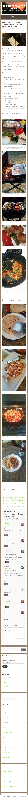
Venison (4, 755)
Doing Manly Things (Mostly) (9, 781)
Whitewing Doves (6, 757)
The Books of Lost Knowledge (9, 786)
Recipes (17, 497)
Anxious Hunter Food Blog (8, 771)
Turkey (4, 750)
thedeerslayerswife (16, 28)
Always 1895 (5, 788)
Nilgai (4, 727)
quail (4, 734)
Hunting (14, 497)
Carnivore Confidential (7, 776)
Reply (6, 534)
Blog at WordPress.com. (14, 794)
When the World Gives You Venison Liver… (11, 677)
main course (5, 722)
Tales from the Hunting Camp (9, 747)
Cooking (4, 712)
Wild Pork (5, 760)
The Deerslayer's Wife (14, 7)
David (5, 539)
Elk (3, 714)
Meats (4, 724)
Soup (4, 742)
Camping (10, 497)
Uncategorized (6, 752)
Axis (4, 707)
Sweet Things (5, 745)
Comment (20, 639)
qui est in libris (6, 773)
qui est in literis (6, 778)
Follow (5, 666)
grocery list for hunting (9, 500)
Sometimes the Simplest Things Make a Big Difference (15, 506)
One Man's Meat (6, 768)
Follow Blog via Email (7, 655)
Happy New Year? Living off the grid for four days (12, 679)
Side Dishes (5, 740)
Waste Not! (5, 682)
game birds (5, 717)
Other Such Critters (7, 729)
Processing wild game (7, 732)
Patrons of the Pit (6, 783)
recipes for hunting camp (19, 500)
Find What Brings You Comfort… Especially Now (12, 689)
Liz (4, 611)
